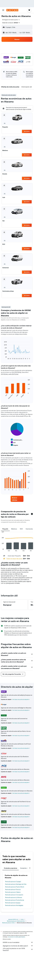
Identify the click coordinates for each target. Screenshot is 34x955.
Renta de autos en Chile (8, 922)
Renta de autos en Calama (12, 892)
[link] (17, 499)
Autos (22, 919)
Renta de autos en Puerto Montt (14, 887)
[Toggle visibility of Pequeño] (14, 445)
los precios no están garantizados (16, 937)
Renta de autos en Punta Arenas (14, 900)
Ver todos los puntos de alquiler (20, 699)
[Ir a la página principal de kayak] (12, 10)
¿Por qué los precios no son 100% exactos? (14, 949)
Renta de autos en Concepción (14, 895)
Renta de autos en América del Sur (16, 921)
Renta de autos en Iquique (12, 903)
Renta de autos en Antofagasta (14, 905)
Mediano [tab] (14, 529)
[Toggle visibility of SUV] (13, 442)
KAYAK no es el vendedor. (11, 942)
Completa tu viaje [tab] (26, 868)
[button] (3, 10)
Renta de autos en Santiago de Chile (15, 884)
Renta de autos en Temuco (13, 889)
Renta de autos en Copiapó (13, 881)
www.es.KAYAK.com (13, 919)
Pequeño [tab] (5, 529)
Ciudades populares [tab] (10, 868)
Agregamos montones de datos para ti (15, 946)
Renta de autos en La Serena (13, 897)
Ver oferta (27, 131)
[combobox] (11, 20)
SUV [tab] (21, 529)
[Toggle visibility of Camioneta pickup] (17, 440)
